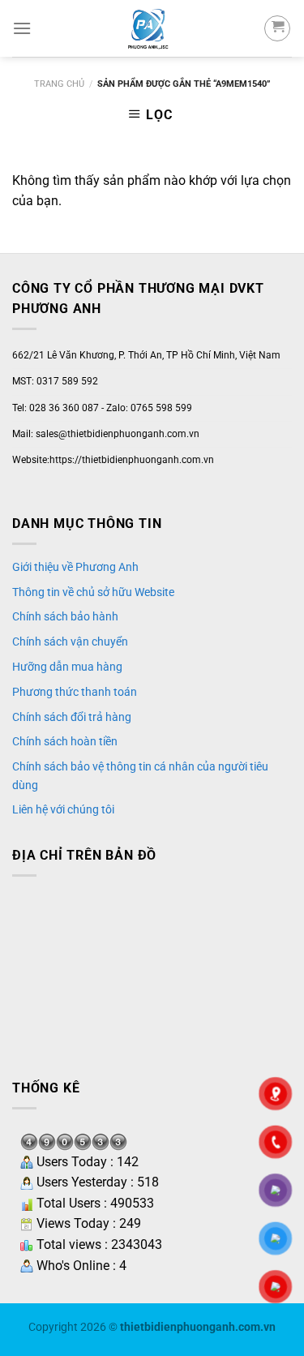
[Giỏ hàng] (277, 28)
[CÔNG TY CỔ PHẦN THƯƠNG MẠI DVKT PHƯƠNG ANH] (147, 28)
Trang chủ (59, 84)
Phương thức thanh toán (74, 691)
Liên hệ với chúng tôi (63, 809)
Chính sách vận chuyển (70, 641)
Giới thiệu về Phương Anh (75, 566)
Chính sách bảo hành (65, 616)
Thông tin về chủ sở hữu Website (93, 592)
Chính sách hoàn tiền (65, 741)
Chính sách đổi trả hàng (71, 716)
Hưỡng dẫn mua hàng (67, 666)
